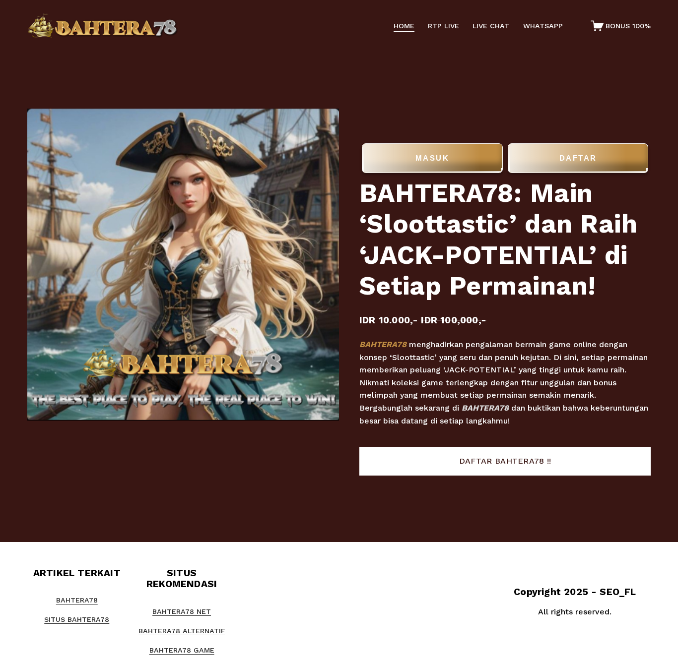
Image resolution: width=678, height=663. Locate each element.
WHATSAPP (543, 26)
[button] (505, 461)
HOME (404, 26)
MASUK (432, 158)
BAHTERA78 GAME (181, 650)
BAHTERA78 (383, 344)
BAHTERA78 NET (181, 611)
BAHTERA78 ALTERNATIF (181, 631)
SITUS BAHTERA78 (76, 619)
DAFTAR (578, 158)
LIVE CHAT (491, 26)
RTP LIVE (443, 26)
